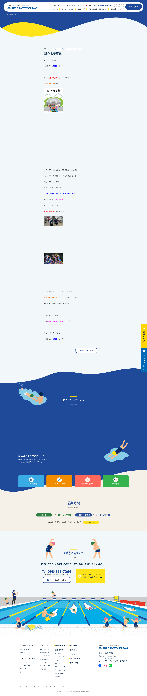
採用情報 (73, 645)
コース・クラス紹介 (27, 658)
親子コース (23, 669)
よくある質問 (44, 659)
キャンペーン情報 (45, 656)
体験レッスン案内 (45, 649)
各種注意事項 (44, 669)
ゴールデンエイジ (60, 657)
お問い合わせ (133, 7)
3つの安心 (58, 660)
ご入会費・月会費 (45, 666)
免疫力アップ (59, 653)
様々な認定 (58, 663)
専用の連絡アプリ (60, 670)
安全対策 (57, 677)
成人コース (23, 672)
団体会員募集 (60, 645)
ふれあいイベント (60, 667)
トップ (6, 15)
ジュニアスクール (25, 662)
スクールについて (26, 645)
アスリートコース (25, 665)
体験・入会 (44, 645)
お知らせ (73, 650)
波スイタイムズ (76, 658)
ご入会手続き (44, 662)
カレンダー (74, 654)
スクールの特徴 (24, 649)
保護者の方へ (60, 650)
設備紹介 (22, 652)
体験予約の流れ (44, 652)
